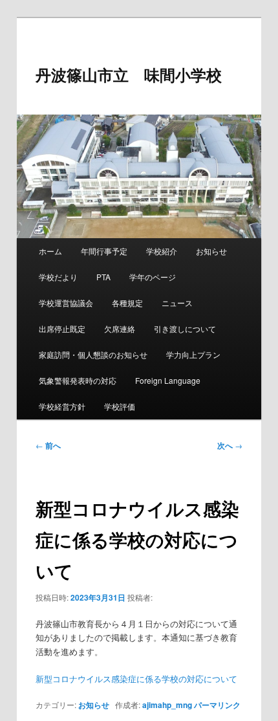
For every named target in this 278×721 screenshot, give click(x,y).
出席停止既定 (62, 328)
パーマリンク (217, 705)
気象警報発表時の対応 (77, 380)
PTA (103, 276)
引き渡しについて (185, 328)
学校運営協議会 (66, 302)
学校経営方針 (62, 406)
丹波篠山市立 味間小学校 (129, 74)
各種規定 (127, 302)
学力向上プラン (193, 354)
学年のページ (152, 276)
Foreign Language (167, 380)
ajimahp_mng (167, 705)
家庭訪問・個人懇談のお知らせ (93, 354)
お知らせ (211, 250)
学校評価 (119, 406)
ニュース (177, 302)
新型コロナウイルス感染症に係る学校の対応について (136, 678)
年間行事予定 (104, 250)
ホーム (50, 250)
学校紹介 (161, 250)
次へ (229, 445)
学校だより (58, 276)
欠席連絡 (119, 328)
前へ (48, 445)
